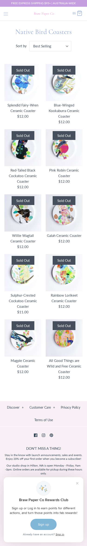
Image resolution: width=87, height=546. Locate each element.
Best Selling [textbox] (42, 46)
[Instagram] (43, 435)
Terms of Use (43, 420)
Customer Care (42, 407)
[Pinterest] (51, 435)
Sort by (21, 46)
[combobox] (50, 46)
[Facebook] (35, 435)
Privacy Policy (70, 407)
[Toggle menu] (6, 13)
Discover (15, 407)
